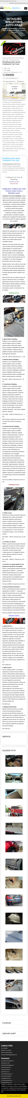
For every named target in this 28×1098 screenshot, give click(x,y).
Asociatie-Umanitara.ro (7, 1060)
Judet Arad (22, 28)
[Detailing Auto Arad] (14, 48)
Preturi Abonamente (6, 1052)
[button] (25, 8)
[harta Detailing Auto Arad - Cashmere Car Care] (14, 91)
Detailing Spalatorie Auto (9, 28)
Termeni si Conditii (6, 1050)
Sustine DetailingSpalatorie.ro (9, 1054)
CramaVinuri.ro (5, 1071)
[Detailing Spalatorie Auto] (10, 7)
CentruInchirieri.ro (6, 1067)
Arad (4, 30)
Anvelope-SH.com (6, 1078)
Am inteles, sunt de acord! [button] (14, 1096)
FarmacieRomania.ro (6, 1074)
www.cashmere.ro (9, 81)
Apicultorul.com (5, 1063)
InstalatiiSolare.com (6, 1082)
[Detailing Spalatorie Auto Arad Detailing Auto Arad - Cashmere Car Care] (14, 761)
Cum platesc (4, 1048)
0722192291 (10, 75)
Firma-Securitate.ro (6, 1076)
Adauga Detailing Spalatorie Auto (19, 3)
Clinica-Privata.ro (5, 1069)
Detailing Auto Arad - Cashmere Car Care (11, 159)
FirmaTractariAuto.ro (6, 1080)
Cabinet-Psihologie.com (7, 1065)
